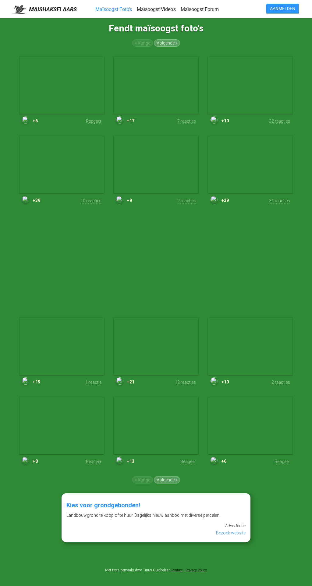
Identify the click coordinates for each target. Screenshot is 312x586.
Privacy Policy (196, 570)
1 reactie (93, 382)
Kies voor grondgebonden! (103, 505)
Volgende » (167, 43)
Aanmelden (282, 8)
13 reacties (185, 382)
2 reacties (186, 200)
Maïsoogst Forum (200, 9)
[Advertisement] (156, 265)
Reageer (93, 121)
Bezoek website (231, 532)
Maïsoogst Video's (156, 9)
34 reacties (279, 200)
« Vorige (142, 43)
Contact (177, 570)
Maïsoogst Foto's (113, 9)
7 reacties (186, 121)
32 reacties (279, 121)
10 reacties (90, 200)
